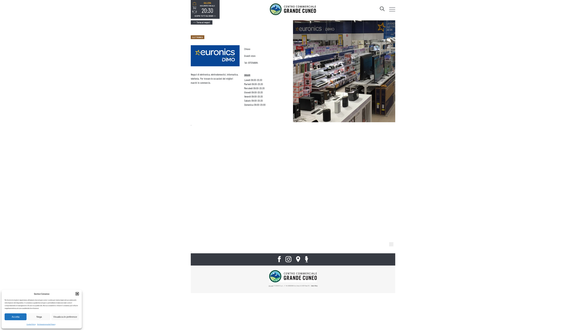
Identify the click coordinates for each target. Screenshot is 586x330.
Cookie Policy (31, 324)
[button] (77, 293)
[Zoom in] (391, 239)
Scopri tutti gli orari (205, 16)
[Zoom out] (391, 244)
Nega (39, 316)
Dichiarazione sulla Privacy (46, 324)
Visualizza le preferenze (65, 316)
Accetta (15, 316)
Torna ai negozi (201, 22)
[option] (207, 8)
